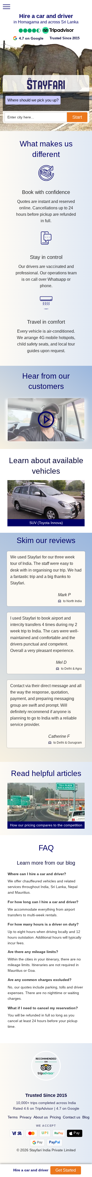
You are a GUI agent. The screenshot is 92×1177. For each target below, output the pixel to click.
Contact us (71, 1117)
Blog (85, 1117)
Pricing (55, 1117)
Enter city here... (20, 117)
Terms (13, 1117)
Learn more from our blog (46, 863)
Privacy (25, 1117)
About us (40, 1117)
